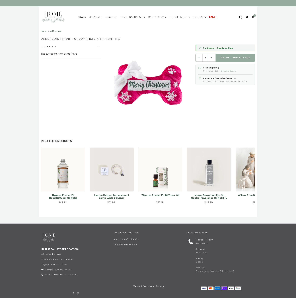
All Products (55, 31)
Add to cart (62, 185)
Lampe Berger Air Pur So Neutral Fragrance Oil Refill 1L (209, 196)
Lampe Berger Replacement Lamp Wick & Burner (111, 196)
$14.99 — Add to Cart (235, 57)
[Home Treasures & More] (53, 16)
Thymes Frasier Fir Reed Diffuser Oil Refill (63, 196)
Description (48, 46)
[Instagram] (78, 293)
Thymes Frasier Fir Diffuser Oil (160, 195)
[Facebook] (73, 293)
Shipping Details (228, 71)
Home (44, 31)
